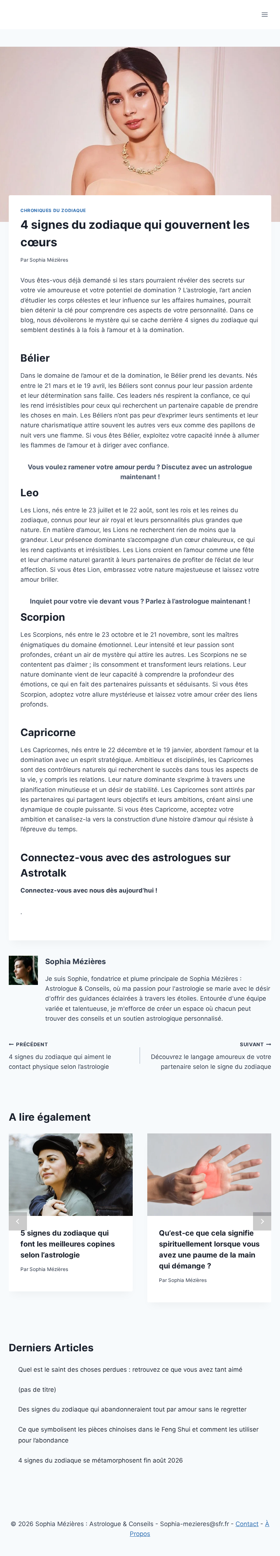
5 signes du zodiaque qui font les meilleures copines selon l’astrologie (67, 1244)
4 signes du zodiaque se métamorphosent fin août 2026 (100, 1460)
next (262, 1221)
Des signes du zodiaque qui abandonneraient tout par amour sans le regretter (132, 1409)
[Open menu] (264, 14)
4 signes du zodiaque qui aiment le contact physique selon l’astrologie (60, 1056)
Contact (247, 1524)
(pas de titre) (37, 1389)
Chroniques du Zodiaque (53, 210)
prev (18, 1221)
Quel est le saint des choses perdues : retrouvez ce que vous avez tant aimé (130, 1369)
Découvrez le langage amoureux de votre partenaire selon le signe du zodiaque (211, 1056)
